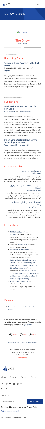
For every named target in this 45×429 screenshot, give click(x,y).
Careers (24, 377)
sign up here (27, 325)
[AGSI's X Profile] (2, 383)
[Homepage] (6, 4)
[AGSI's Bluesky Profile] (21, 384)
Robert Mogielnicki (10, 145)
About (4, 377)
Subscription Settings (9, 411)
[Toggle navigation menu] (42, 4)
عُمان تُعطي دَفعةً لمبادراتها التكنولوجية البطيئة (24, 186)
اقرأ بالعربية (24, 145)
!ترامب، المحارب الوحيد (31, 171)
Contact (34, 377)
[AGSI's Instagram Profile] (17, 383)
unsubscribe (12, 342)
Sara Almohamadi (25, 111)
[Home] (22, 368)
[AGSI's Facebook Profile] (6, 383)
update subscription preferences (27, 342)
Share (34, 335)
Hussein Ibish (22, 244)
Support (13, 377)
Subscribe (34, 401)
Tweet (24, 335)
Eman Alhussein (9, 111)
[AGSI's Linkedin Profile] (14, 383)
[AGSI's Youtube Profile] (10, 383)
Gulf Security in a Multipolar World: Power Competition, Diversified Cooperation (23, 265)
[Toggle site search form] (38, 4)
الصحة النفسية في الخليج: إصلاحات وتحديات (26, 203)
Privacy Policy (5, 389)
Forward (14, 335)
